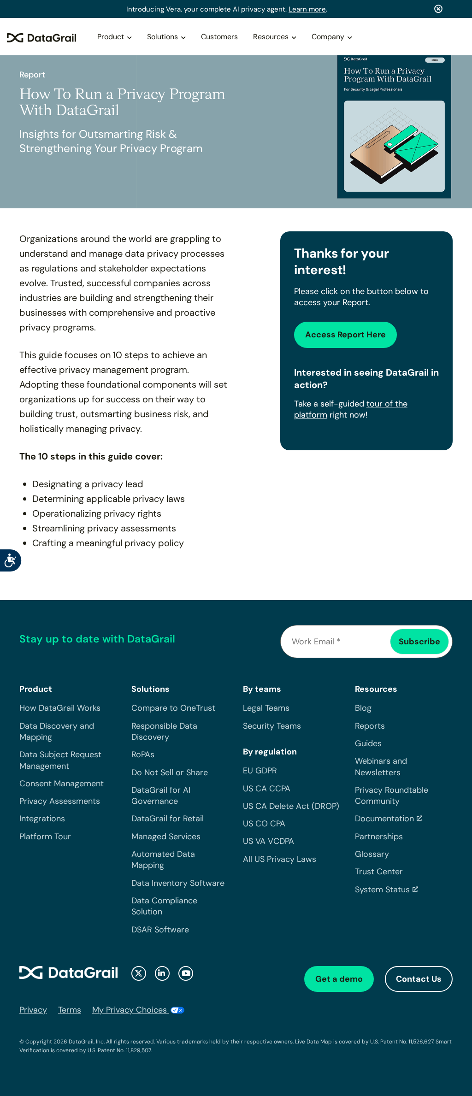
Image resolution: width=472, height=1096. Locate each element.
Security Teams (272, 725)
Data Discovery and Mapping (56, 731)
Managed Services (166, 836)
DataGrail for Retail (167, 818)
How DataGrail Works (59, 707)
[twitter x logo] (138, 973)
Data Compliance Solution (164, 906)
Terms (69, 1009)
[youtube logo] (185, 973)
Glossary (372, 854)
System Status (382, 889)
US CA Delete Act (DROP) (291, 806)
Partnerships (379, 836)
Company (328, 36)
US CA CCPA (266, 788)
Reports (370, 725)
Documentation (384, 818)
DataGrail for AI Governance (160, 795)
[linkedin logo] (162, 973)
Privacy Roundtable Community (391, 795)
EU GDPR (260, 770)
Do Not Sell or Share (169, 772)
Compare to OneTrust (173, 707)
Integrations (42, 818)
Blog (363, 707)
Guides (368, 743)
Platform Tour (45, 836)
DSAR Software (160, 929)
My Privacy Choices (130, 1009)
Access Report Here (345, 334)
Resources (271, 36)
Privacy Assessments (59, 801)
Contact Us (419, 978)
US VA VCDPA (268, 841)
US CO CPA (264, 823)
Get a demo (339, 978)
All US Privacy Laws (279, 859)
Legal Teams (266, 707)
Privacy (33, 1009)
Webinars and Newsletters (381, 766)
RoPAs (142, 754)
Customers (219, 36)
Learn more (307, 9)
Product (110, 36)
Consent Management (61, 783)
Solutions (162, 36)
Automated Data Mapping (163, 860)
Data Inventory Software (177, 883)
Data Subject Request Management (60, 760)
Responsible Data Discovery (164, 731)
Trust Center (379, 871)
